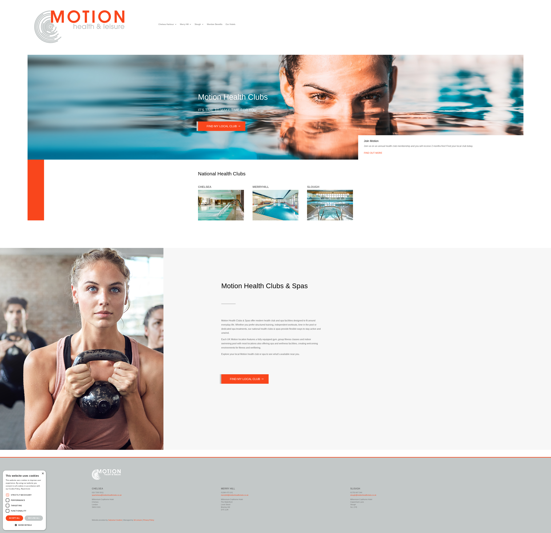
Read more (25, 489)
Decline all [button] (34, 518)
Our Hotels (230, 24)
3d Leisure (138, 520)
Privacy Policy (148, 520)
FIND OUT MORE (373, 153)
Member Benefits (214, 24)
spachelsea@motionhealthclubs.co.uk (107, 495)
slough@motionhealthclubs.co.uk (363, 495)
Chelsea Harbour (166, 24)
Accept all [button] (14, 518)
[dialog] (24, 500)
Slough (198, 24)
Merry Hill (184, 24)
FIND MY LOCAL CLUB (222, 126)
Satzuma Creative (115, 520)
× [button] (43, 473)
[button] (24, 525)
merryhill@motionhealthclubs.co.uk (234, 495)
